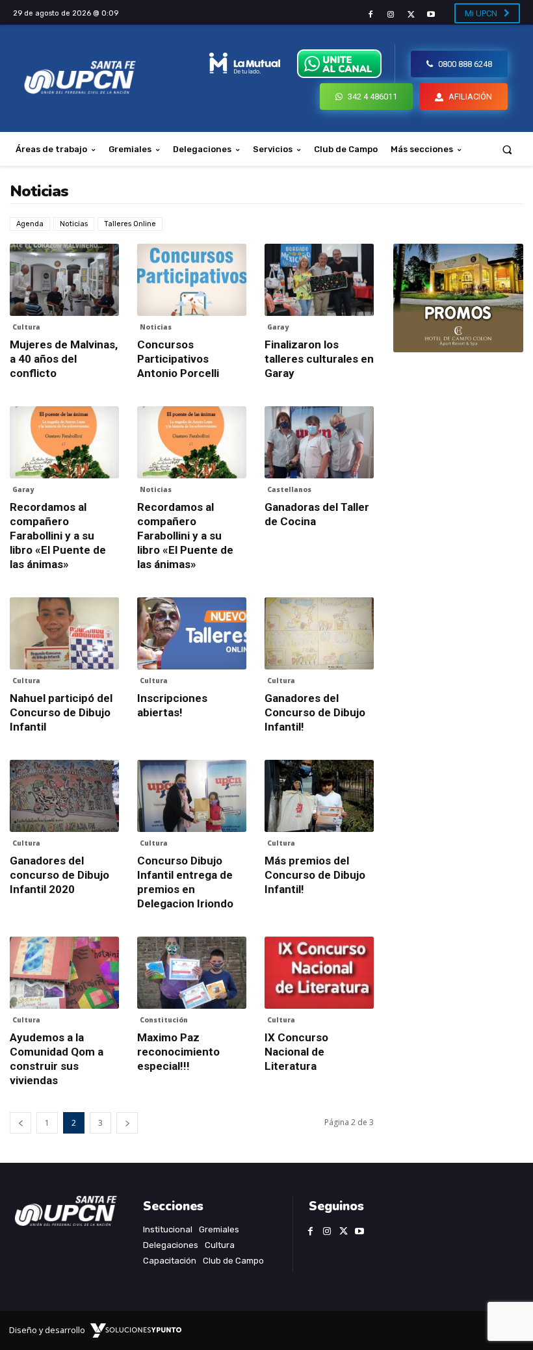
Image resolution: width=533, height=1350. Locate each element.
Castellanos (289, 489)
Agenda (30, 224)
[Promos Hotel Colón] (458, 298)
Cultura (26, 326)
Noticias (74, 224)
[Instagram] (390, 15)
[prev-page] (20, 1123)
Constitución (164, 1019)
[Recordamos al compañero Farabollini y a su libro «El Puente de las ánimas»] (64, 442)
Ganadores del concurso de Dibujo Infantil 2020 (59, 875)
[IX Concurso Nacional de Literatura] (319, 973)
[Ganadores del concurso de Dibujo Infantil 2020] (64, 796)
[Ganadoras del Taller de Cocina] (319, 442)
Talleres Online (130, 224)
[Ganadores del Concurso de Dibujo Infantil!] (319, 633)
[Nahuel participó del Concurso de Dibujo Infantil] (64, 633)
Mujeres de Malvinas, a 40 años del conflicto (64, 359)
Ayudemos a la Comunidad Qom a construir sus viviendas (56, 1059)
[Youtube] (431, 15)
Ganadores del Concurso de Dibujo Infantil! (315, 712)
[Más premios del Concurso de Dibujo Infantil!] (319, 796)
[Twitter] (411, 15)
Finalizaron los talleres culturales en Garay (319, 359)
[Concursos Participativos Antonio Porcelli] (191, 280)
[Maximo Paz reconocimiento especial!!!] (191, 973)
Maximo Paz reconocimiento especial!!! (178, 1051)
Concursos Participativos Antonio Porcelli (178, 359)
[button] (507, 149)
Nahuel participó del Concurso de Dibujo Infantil (61, 712)
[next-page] (127, 1123)
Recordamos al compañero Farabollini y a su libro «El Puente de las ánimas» (58, 535)
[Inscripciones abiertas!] (191, 633)
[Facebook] (370, 15)
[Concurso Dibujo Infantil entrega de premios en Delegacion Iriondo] (191, 796)
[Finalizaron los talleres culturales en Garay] (319, 280)
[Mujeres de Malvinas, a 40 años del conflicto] (64, 280)
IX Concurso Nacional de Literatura (296, 1051)
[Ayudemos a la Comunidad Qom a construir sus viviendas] (64, 973)
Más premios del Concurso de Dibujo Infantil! (315, 875)
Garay (278, 326)
